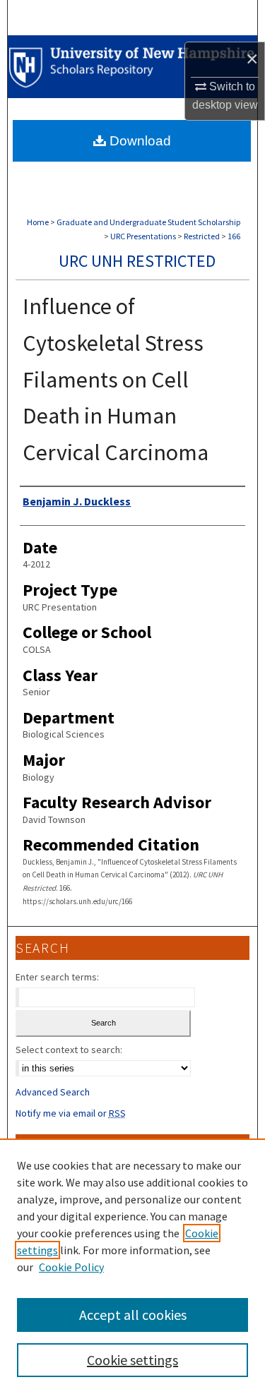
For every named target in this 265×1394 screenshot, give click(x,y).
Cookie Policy (71, 1267)
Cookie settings (132, 1360)
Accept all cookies (133, 1314)
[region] (132, 1266)
